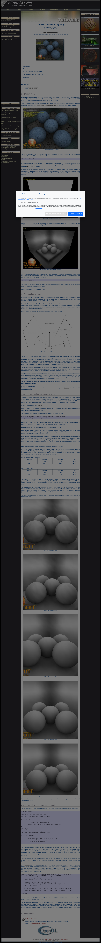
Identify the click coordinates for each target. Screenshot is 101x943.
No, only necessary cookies (55, 214)
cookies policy (39, 208)
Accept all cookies (75, 214)
